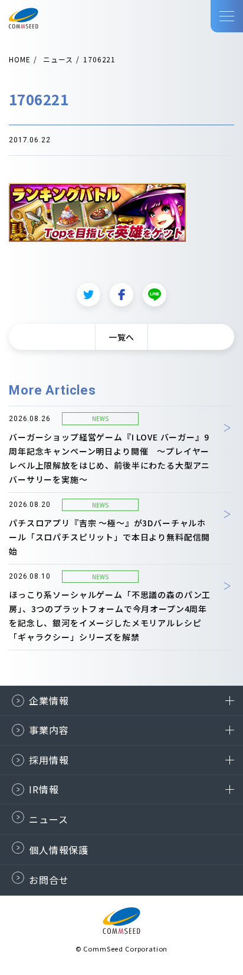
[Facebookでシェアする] (121, 294)
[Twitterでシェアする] (88, 294)
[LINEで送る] (154, 294)
